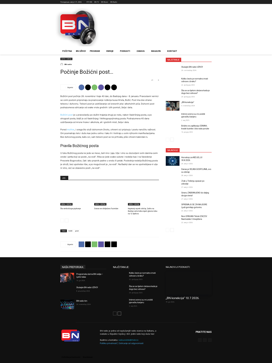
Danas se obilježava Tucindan (106, 208)
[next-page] (66, 220)
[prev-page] (62, 220)
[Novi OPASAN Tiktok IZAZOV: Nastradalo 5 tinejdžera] (172, 220)
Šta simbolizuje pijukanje (70, 208)
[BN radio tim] (67, 304)
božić (70, 231)
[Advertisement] (157, 26)
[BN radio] (62, 64)
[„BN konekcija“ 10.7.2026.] (189, 283)
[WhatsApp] (94, 87)
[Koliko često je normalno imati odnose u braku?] (172, 82)
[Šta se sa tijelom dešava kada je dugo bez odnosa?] (172, 94)
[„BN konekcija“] (172, 106)
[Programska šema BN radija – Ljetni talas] (67, 277)
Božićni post (66, 114)
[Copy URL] (114, 87)
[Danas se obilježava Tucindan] (109, 194)
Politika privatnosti (108, 343)
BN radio (68, 64)
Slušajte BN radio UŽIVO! (192, 67)
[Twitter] (205, 340)
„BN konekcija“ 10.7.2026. (182, 298)
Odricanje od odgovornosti (131, 343)
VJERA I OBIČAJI (66, 59)
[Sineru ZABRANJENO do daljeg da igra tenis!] (172, 196)
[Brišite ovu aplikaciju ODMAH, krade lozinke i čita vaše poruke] (172, 129)
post (77, 231)
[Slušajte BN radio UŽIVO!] (172, 70)
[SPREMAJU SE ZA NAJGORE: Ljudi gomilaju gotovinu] (172, 208)
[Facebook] (202, 2)
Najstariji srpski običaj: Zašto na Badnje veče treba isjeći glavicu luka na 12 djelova (142, 211)
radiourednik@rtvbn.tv (128, 340)
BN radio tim (81, 301)
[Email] (107, 87)
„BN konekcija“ (187, 102)
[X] (210, 2)
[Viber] (101, 87)
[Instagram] (206, 2)
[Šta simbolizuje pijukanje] (75, 194)
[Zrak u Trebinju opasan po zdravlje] (172, 184)
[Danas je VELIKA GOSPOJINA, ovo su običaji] (172, 173)
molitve (70, 129)
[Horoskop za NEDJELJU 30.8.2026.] (172, 161)
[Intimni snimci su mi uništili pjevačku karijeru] (172, 117)
